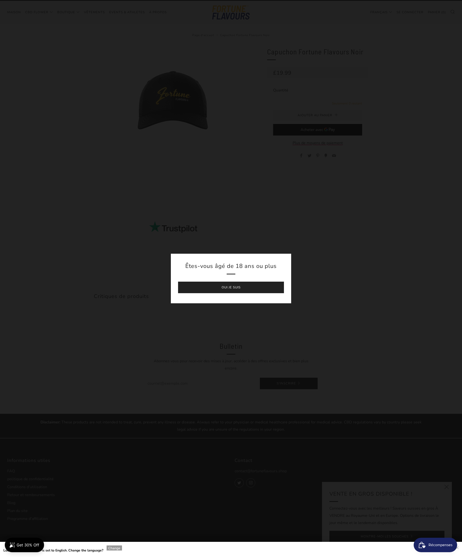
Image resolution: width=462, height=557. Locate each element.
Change (114, 548)
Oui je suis (231, 287)
